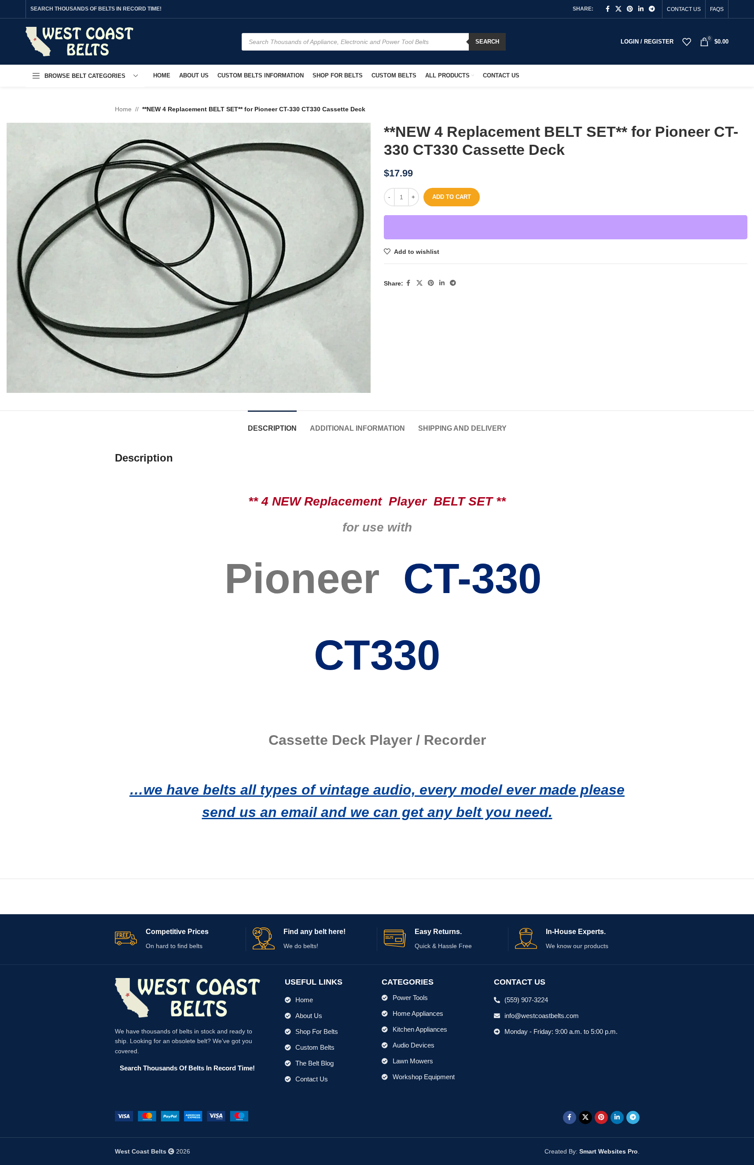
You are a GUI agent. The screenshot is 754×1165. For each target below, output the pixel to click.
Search (487, 41)
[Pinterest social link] (630, 9)
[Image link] (181, 1115)
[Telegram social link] (652, 9)
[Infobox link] (177, 939)
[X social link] (618, 9)
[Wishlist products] (686, 42)
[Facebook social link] (607, 9)
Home (123, 109)
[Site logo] (79, 40)
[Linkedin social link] (641, 9)
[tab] (272, 423)
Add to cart (451, 197)
